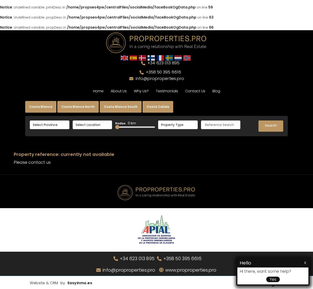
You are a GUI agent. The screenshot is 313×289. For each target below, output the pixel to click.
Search (271, 125)
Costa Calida (158, 106)
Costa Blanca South (120, 106)
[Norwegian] (187, 57)
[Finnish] (151, 57)
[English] (125, 57)
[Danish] (142, 57)
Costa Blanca (40, 106)
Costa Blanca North (78, 106)
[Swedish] (169, 57)
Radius (125, 123)
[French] (160, 57)
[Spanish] (133, 57)
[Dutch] (178, 57)
